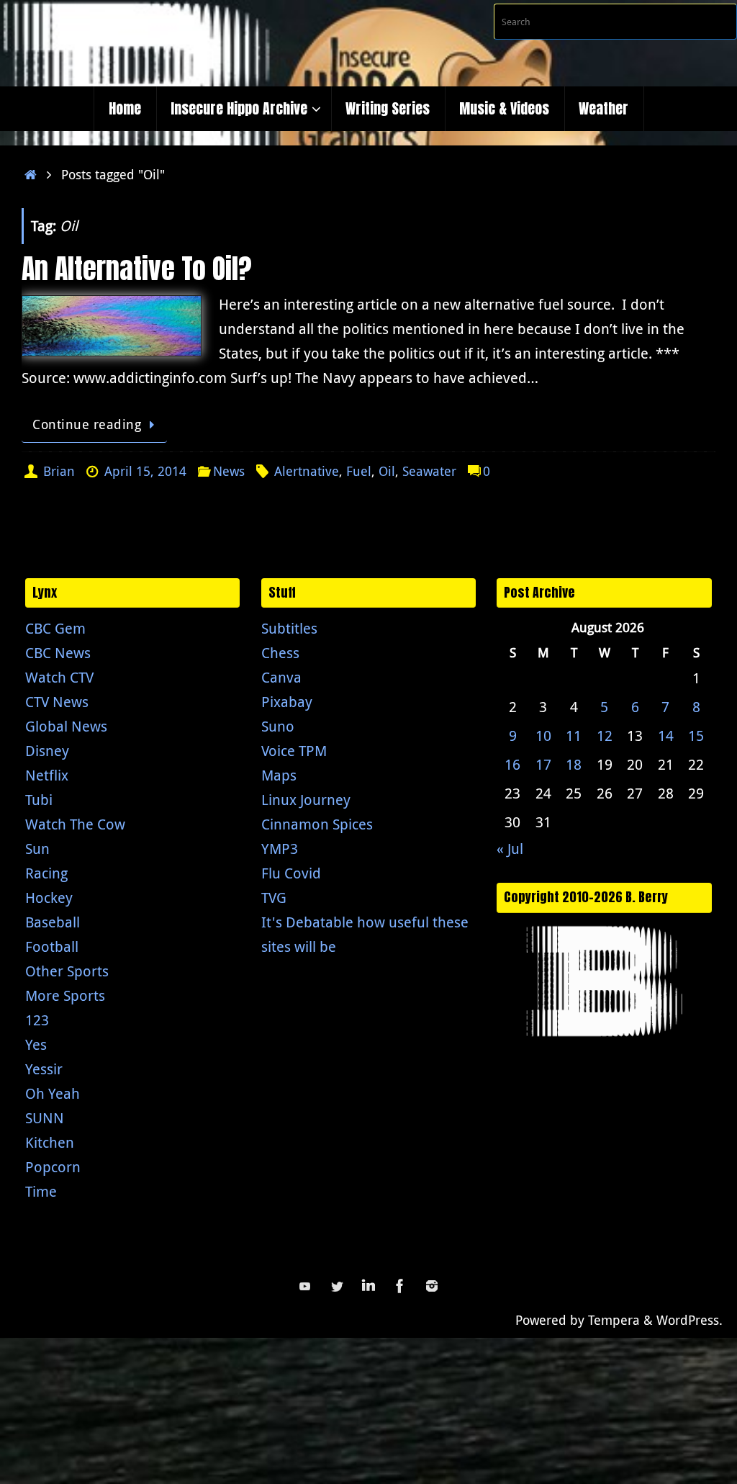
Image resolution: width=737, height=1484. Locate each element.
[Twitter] (337, 1286)
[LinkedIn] (368, 1286)
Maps (279, 775)
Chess (280, 652)
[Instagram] (432, 1286)
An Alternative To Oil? (137, 268)
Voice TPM (294, 750)
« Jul (510, 848)
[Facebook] (400, 1286)
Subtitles (289, 628)
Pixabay (286, 701)
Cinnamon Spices (317, 824)
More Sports (65, 995)
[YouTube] (305, 1286)
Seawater (429, 471)
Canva (281, 677)
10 (543, 735)
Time (41, 1191)
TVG (273, 897)
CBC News (58, 652)
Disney (47, 750)
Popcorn (53, 1167)
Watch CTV (59, 677)
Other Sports (67, 971)
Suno (277, 726)
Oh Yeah (52, 1093)
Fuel (358, 471)
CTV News (57, 701)
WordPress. (689, 1319)
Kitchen (49, 1142)
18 (574, 764)
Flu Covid (291, 873)
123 (37, 1020)
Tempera (614, 1319)
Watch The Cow (75, 824)
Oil (387, 471)
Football (51, 946)
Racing (46, 873)
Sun (37, 848)
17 (543, 764)
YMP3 (279, 848)
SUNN (44, 1118)
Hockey (49, 897)
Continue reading (86, 424)
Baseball (52, 922)
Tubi (39, 799)
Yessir (44, 1069)
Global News (66, 726)
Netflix (46, 775)
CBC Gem (55, 628)
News (229, 471)
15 (696, 735)
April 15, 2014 (145, 471)
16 (512, 764)
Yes (36, 1044)
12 (604, 735)
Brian (59, 471)
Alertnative (306, 471)
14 (666, 735)
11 (574, 735)
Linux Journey (306, 799)
